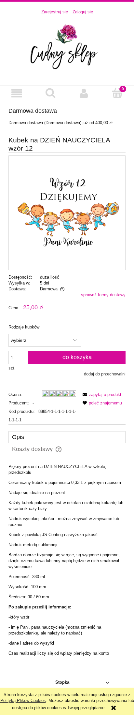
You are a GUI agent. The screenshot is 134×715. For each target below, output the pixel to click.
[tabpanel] (67, 560)
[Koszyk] (117, 93)
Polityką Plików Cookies (23, 700)
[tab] (67, 437)
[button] (17, 93)
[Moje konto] (83, 93)
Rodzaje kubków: (24, 327)
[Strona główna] (67, 46)
